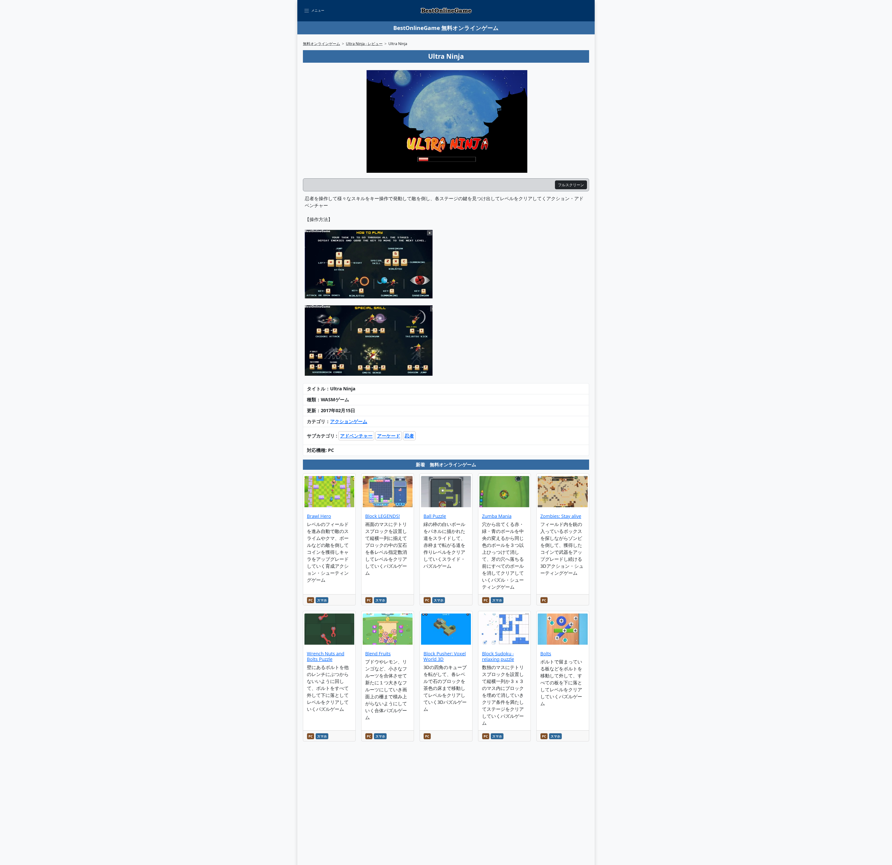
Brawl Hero (319, 516)
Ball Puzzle (434, 516)
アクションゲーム (348, 421)
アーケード (388, 436)
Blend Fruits (378, 653)
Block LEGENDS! (382, 516)
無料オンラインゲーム (321, 43)
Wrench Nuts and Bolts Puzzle (325, 656)
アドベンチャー (356, 436)
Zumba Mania (497, 516)
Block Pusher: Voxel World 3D (444, 656)
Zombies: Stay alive (560, 516)
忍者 (409, 436)
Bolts (545, 653)
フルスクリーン (571, 184)
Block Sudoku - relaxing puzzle (498, 656)
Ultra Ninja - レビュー (364, 43)
